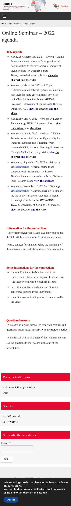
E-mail (5, 443)
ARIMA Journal (11, 416)
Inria (5, 393)
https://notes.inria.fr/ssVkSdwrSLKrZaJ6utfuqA (43, 329)
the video (31, 80)
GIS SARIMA (10, 422)
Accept (11, 499)
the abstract (41, 109)
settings (42, 492)
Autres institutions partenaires (19, 387)
